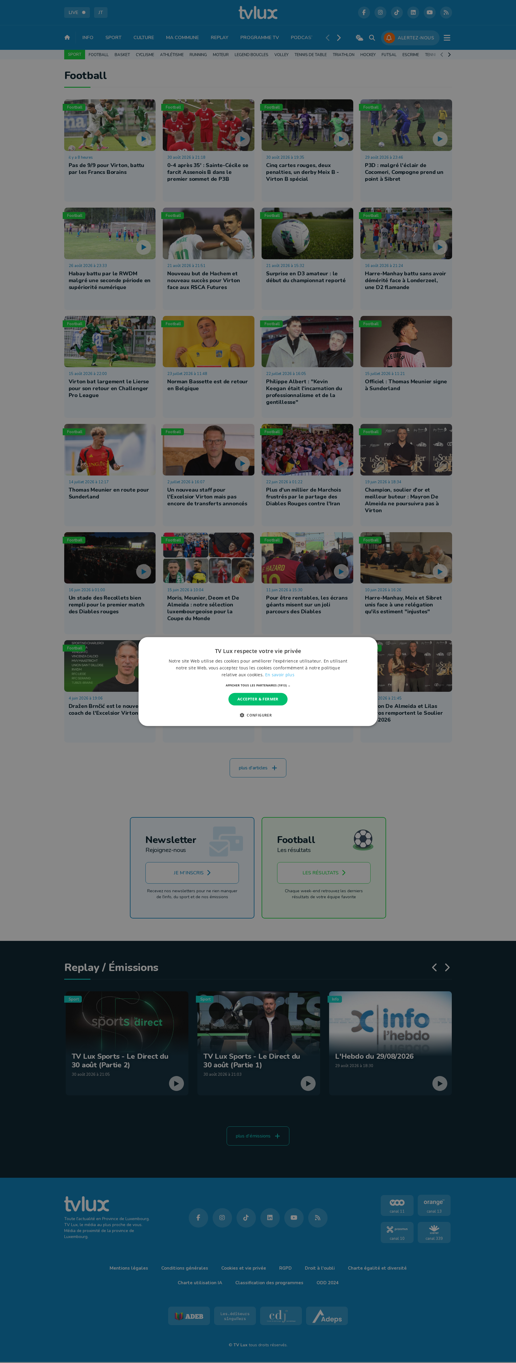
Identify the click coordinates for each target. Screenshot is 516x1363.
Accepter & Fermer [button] (258, 699)
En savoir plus (279, 674)
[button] (258, 685)
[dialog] (258, 681)
